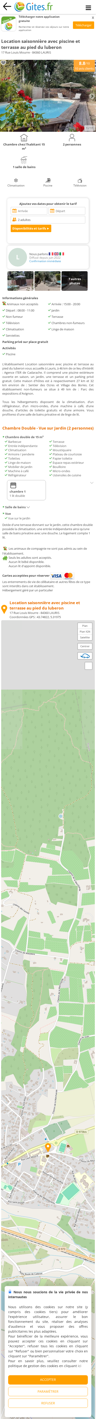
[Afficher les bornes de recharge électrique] (85, 656)
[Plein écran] (88, 665)
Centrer (85, 646)
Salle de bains (15, 507)
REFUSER (48, 1403)
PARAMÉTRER (48, 1391)
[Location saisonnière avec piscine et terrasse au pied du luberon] (48, 131)
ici (79, 1366)
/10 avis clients (84, 65)
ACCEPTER (48, 1379)
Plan (85, 625)
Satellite (85, 637)
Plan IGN (85, 631)
